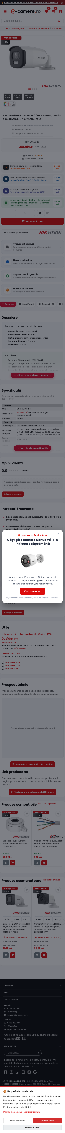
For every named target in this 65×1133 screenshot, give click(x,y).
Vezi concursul (32, 591)
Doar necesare (17, 1120)
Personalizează (32, 1127)
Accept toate (47, 1120)
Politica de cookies (12, 1112)
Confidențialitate (32, 1112)
